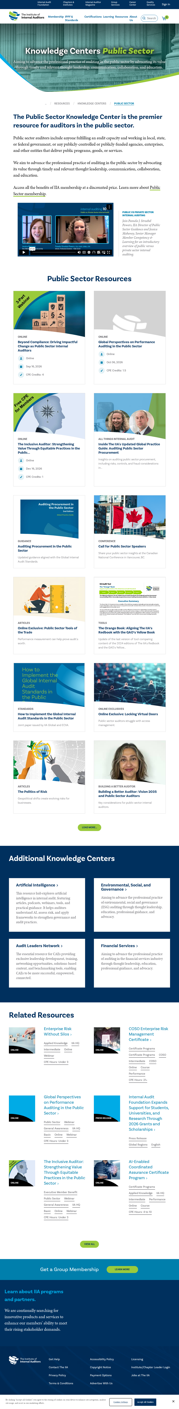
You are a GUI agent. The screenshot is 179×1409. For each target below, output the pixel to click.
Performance (137, 1073)
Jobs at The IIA (140, 1375)
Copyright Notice (100, 1367)
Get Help (54, 1359)
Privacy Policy (57, 1375)
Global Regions (138, 1144)
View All (89, 1244)
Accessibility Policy (102, 1359)
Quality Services (151, 3)
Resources (121, 16)
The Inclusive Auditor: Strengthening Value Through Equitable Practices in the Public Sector (64, 1172)
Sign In (166, 4)
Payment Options (101, 1375)
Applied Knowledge (56, 1043)
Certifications (93, 16)
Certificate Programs (142, 1048)
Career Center (132, 3)
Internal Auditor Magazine (93, 3)
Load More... (89, 827)
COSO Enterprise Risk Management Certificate (148, 1034)
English (155, 1144)
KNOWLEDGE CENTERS (92, 103)
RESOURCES (62, 103)
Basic (47, 1134)
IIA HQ (75, 1043)
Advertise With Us (101, 1383)
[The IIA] (26, 16)
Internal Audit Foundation (44, 3)
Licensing (137, 1359)
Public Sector (52, 1122)
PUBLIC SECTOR (124, 103)
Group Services (115, 3)
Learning (108, 16)
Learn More (122, 1269)
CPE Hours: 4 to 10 (140, 1212)
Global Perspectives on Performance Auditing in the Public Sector (64, 1105)
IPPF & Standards (71, 18)
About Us (133, 18)
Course (145, 1067)
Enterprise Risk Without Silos (57, 1031)
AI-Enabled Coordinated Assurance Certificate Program (149, 1170)
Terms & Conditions (61, 1383)
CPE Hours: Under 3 (56, 1062)
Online (68, 1049)
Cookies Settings (120, 1402)
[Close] (173, 1401)
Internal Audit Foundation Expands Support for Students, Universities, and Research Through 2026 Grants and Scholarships (149, 1113)
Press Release (138, 1138)
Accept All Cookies (145, 1402)
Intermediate (52, 1049)
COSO (162, 1055)
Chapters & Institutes (68, 3)
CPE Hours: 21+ (138, 1080)
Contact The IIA (58, 1367)
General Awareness (56, 1128)
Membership (56, 16)
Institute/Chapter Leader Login (150, 1367)
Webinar (49, 1055)
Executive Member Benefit (60, 1192)
